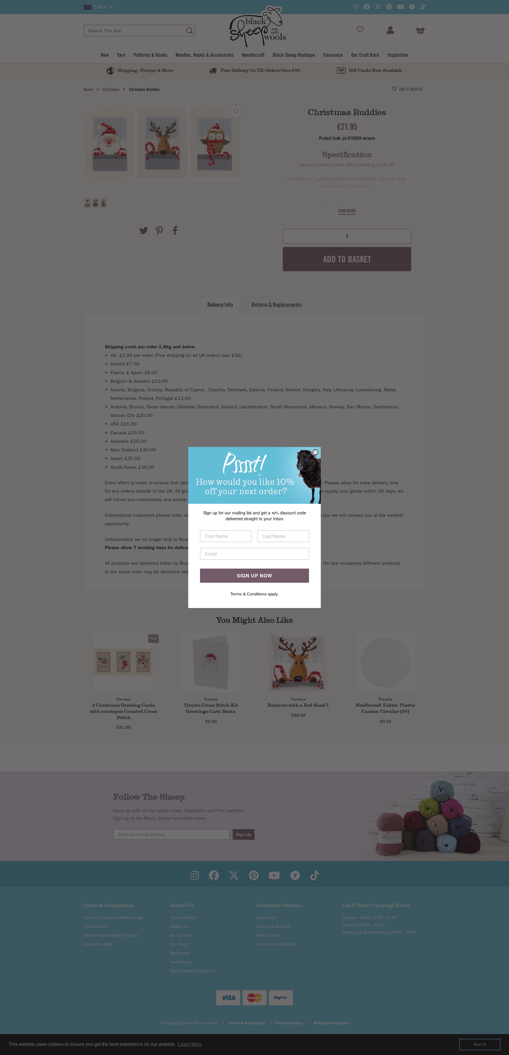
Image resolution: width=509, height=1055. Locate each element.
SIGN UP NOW (254, 575)
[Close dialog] (315, 452)
